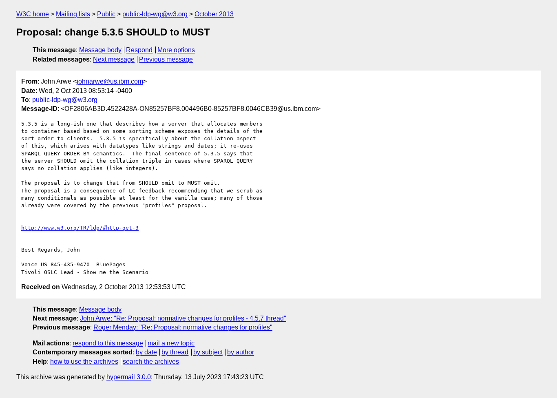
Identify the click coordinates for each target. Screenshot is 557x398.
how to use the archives (84, 361)
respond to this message (108, 343)
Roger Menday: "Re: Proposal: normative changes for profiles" (182, 327)
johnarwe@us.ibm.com (110, 81)
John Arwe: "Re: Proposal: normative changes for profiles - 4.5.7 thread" (183, 318)
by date (146, 352)
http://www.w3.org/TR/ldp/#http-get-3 (80, 228)
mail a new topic (171, 343)
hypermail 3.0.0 (128, 377)
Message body (100, 49)
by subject (208, 352)
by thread (174, 352)
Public (106, 14)
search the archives (151, 361)
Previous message (166, 59)
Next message (114, 59)
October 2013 (214, 14)
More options (176, 49)
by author (240, 352)
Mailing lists (73, 14)
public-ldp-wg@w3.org (155, 14)
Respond (139, 49)
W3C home (32, 14)
